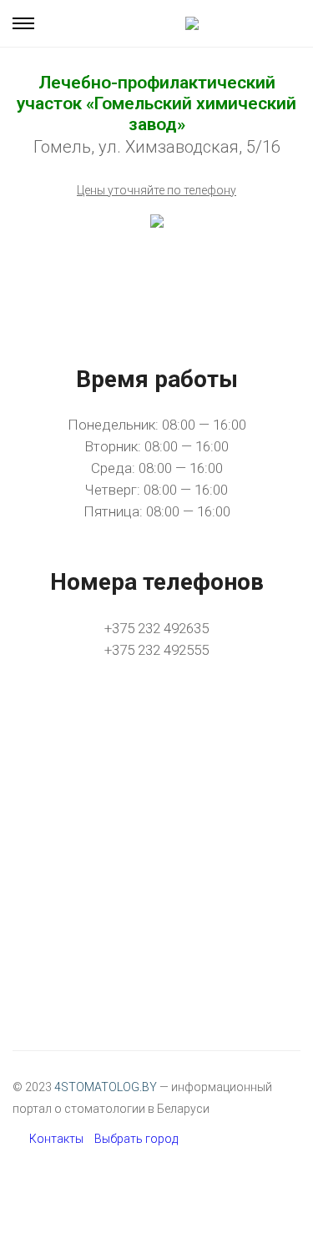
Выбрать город (136, 1138)
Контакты (56, 1138)
